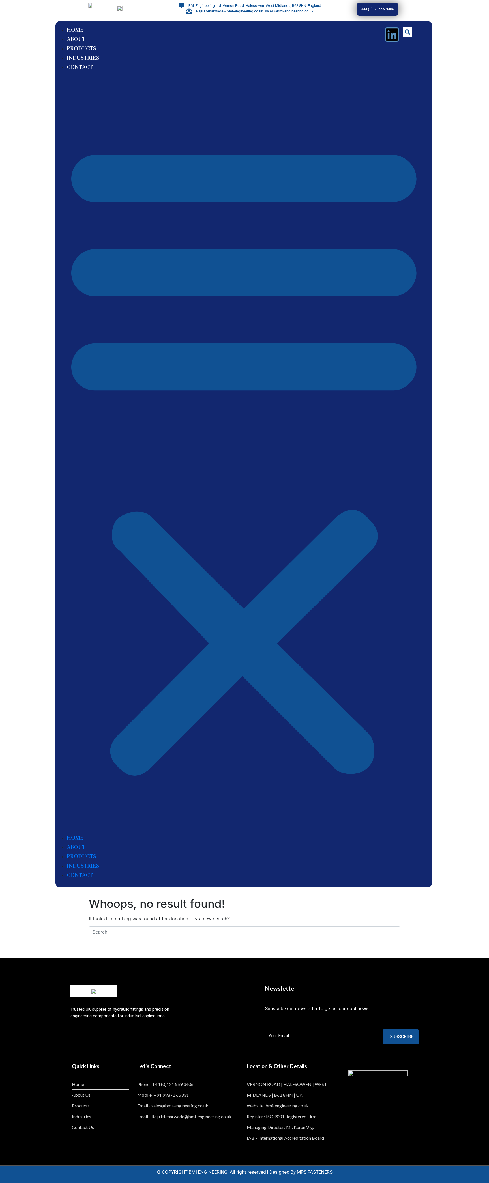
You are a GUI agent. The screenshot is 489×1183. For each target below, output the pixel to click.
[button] (243, 455)
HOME (75, 30)
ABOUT (76, 39)
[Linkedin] (392, 34)
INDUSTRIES (83, 58)
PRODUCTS (81, 48)
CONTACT (80, 67)
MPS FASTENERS (315, 1172)
